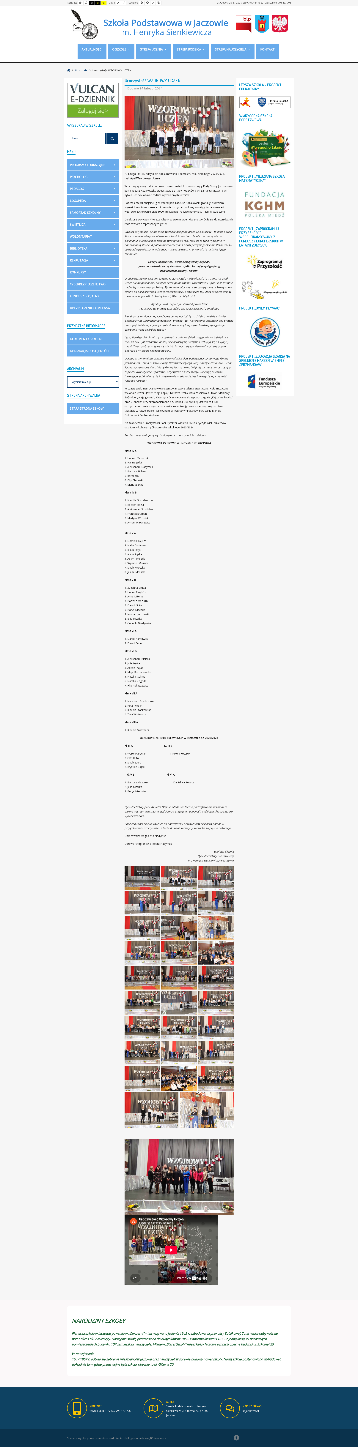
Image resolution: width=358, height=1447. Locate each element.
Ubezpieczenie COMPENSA (90, 308)
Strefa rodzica (189, 49)
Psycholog (78, 177)
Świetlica (77, 225)
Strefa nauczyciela (230, 49)
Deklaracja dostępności (89, 351)
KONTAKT (267, 49)
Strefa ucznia (151, 49)
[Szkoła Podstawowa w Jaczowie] (84, 24)
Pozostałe (81, 70)
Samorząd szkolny (85, 213)
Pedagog (77, 189)
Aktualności (92, 49)
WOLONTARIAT (81, 236)
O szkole (119, 49)
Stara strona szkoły (87, 408)
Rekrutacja (79, 260)
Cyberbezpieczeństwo (88, 284)
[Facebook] (236, 1437)
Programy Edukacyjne (87, 165)
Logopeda (78, 201)
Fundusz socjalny (84, 296)
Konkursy (78, 272)
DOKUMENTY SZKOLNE (86, 339)
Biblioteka (78, 248)
